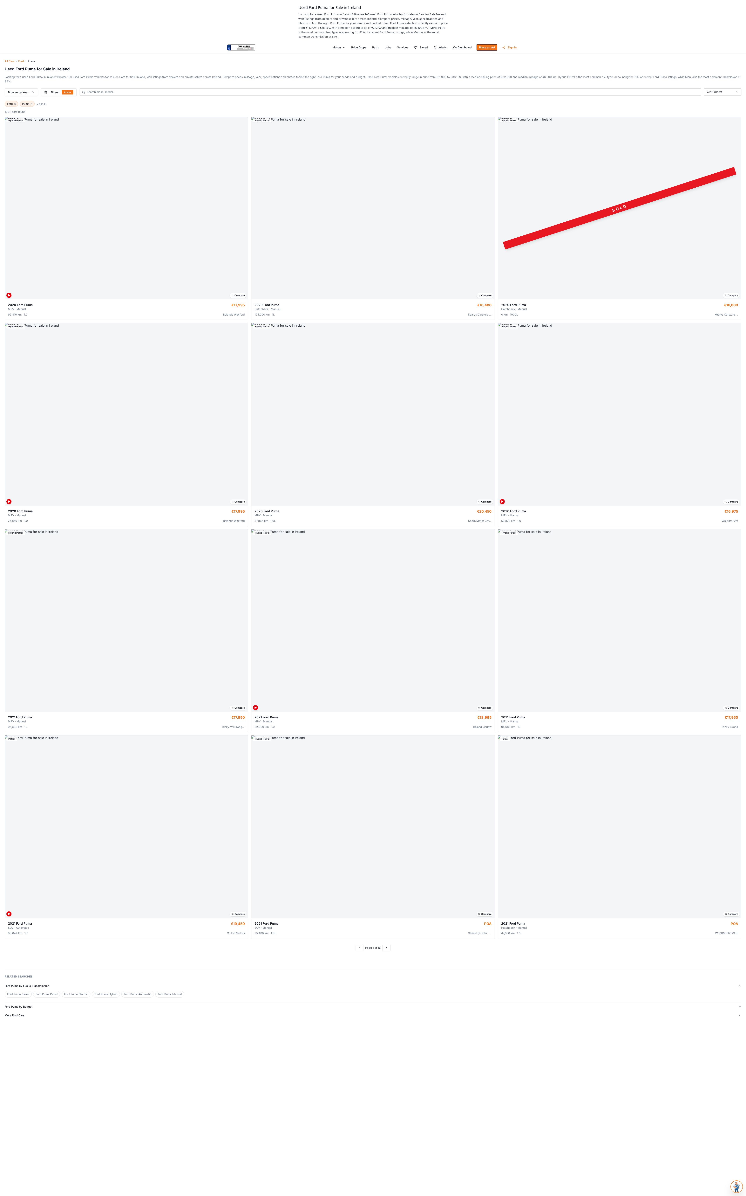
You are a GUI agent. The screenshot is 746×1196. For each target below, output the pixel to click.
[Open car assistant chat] (736, 1186)
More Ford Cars (14, 1015)
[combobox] (722, 91)
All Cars (9, 61)
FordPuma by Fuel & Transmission (27, 985)
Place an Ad (487, 47)
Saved (424, 47)
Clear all (41, 103)
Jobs (388, 47)
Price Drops (358, 47)
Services (402, 47)
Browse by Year (18, 92)
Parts (375, 47)
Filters (61, 92)
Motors (337, 47)
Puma (25, 103)
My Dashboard (462, 47)
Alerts (443, 47)
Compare (239, 295)
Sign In (512, 47)
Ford (21, 61)
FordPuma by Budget (18, 1006)
